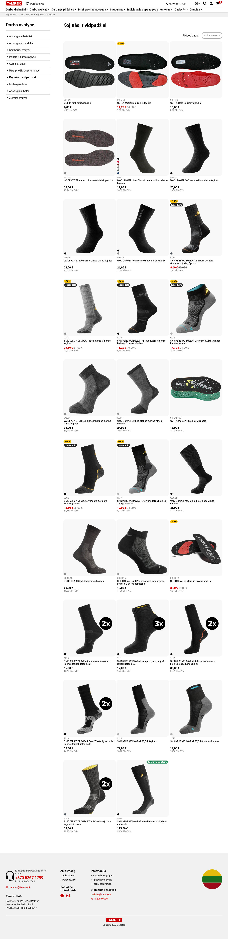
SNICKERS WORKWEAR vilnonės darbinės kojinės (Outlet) (85, 502)
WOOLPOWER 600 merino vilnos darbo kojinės (88, 260)
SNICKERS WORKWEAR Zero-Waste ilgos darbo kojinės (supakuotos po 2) (89, 742)
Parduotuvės (69, 879)
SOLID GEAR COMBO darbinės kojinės (84, 581)
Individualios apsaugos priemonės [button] (148, 9)
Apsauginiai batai (19, 91)
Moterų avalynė (18, 84)
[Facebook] (63, 895)
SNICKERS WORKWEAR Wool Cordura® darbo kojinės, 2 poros (88, 823)
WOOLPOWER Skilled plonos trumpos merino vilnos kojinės (87, 422)
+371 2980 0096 (99, 898)
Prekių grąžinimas (102, 884)
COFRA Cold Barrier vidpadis (185, 103)
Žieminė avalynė (18, 97)
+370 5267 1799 (176, 3)
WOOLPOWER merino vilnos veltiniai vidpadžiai (88, 180)
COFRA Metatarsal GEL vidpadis (134, 103)
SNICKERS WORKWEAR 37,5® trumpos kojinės (194, 741)
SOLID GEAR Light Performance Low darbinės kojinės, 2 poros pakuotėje (141, 582)
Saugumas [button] (116, 9)
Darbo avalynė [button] (38, 9)
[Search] (205, 3)
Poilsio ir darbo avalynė (22, 56)
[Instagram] (69, 895)
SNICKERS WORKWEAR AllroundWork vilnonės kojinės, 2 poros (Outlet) (141, 342)
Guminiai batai (17, 63)
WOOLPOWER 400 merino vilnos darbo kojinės (141, 260)
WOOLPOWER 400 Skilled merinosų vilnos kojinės (192, 502)
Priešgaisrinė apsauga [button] (92, 9)
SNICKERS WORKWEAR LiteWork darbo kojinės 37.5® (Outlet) (141, 502)
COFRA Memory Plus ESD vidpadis (188, 421)
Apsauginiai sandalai (21, 43)
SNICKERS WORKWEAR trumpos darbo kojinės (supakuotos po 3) (141, 662)
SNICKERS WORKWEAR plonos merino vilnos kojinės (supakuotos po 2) (87, 662)
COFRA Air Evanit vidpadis (77, 103)
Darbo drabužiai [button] (16, 9)
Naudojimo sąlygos (102, 875)
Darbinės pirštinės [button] (62, 9)
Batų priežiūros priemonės (24, 70)
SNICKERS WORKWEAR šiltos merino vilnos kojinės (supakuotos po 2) (192, 662)
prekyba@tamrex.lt (101, 894)
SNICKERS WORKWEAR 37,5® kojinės (137, 741)
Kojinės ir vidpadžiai (22, 77)
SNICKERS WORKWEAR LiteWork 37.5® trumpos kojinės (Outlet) (195, 342)
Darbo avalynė (20, 24)
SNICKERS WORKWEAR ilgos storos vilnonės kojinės (87, 342)
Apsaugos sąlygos (102, 879)
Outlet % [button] (180, 9)
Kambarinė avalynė (19, 50)
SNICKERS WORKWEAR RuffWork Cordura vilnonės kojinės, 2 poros (191, 262)
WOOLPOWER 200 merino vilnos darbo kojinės (194, 180)
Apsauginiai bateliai (20, 36)
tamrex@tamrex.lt (20, 887)
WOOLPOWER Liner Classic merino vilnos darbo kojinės (142, 181)
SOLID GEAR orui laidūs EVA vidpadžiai (190, 581)
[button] (211, 3)
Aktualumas (211, 35)
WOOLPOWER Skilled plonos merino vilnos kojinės (139, 422)
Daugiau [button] (195, 9)
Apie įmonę (68, 875)
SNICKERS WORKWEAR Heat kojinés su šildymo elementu (142, 823)
